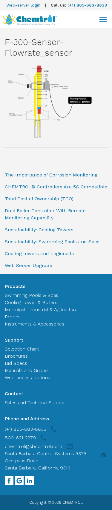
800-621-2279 (20, 438)
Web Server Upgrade (28, 265)
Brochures (16, 356)
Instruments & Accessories (34, 324)
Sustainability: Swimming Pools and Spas (52, 241)
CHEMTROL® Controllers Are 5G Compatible (56, 187)
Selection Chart (22, 349)
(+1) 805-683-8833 (87, 5)
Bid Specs (16, 363)
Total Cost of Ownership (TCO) (39, 198)
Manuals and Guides (27, 370)
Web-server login (23, 5)
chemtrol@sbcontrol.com (33, 446)
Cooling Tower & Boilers (31, 302)
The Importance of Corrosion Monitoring (51, 175)
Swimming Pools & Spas (31, 295)
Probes (13, 317)
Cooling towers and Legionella (39, 253)
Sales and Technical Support (36, 402)
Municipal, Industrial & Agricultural (42, 309)
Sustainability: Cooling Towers (39, 229)
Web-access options (27, 377)
